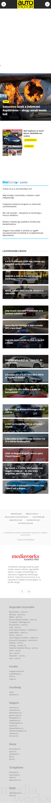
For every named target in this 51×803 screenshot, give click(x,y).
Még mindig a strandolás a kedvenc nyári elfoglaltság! (21, 196)
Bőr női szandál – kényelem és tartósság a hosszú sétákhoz (22, 214)
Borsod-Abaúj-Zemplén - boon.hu (23, 620)
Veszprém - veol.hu (17, 656)
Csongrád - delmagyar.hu (19, 622)
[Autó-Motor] (25, 4)
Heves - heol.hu (15, 635)
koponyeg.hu (14, 775)
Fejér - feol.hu (15, 627)
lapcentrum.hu (15, 780)
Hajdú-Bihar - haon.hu (18, 632)
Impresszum (16, 514)
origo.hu (12, 679)
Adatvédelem (38, 517)
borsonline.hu (14, 749)
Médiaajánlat (32, 514)
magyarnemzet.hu (16, 671)
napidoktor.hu (14, 720)
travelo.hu (13, 726)
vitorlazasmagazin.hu (18, 731)
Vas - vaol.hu (14, 653)
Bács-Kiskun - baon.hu (18, 612)
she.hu (12, 759)
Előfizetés (29, 146)
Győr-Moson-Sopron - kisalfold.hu (23, 630)
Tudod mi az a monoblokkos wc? (17, 189)
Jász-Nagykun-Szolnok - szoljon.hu (23, 638)
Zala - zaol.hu (15, 658)
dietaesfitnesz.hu (16, 728)
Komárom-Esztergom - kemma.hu (23, 640)
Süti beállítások (25, 523)
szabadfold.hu (15, 674)
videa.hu (12, 777)
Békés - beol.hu (15, 617)
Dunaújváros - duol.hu (18, 625)
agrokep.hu (14, 694)
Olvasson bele (30, 140)
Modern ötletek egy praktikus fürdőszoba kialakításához (21, 223)
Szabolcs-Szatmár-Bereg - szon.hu (23, 648)
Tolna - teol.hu (15, 651)
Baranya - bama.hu (17, 614)
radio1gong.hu (15, 793)
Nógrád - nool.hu (16, 643)
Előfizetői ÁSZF (33, 520)
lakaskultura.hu (15, 713)
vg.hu (11, 692)
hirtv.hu (12, 676)
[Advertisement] (25, 37)
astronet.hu (14, 708)
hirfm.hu (12, 795)
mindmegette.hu (16, 723)
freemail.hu (13, 772)
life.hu (11, 757)
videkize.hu (13, 733)
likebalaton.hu (15, 718)
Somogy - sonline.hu (17, 645)
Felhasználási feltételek (16, 517)
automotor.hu (14, 710)
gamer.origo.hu (15, 715)
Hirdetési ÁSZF (15, 520)
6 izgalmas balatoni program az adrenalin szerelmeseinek (22, 205)
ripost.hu (12, 751)
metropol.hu (14, 754)
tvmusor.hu (13, 736)
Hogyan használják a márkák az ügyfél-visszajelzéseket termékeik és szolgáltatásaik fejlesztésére (23, 233)
